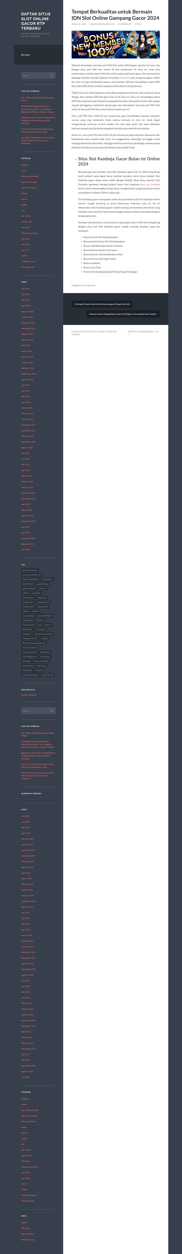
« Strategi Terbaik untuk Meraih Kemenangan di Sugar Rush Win (102, 304)
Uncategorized (27, 267)
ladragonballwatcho (102, 24)
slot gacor (25, 227)
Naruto (24, 199)
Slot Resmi (124, 77)
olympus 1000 (28, 607)
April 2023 (26, 470)
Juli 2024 (25, 385)
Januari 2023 (27, 487)
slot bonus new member (43, 634)
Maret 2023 (26, 476)
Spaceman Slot (47, 675)
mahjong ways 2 (43, 602)
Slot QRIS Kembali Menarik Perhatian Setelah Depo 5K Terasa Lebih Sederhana (37, 140)
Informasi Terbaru (29, 187)
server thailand (28, 616)
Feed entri (25, 1228)
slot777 (24, 250)
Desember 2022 (28, 493)
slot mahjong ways (30, 657)
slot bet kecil (40, 629)
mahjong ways (28, 602)
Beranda (25, 54)
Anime (24, 170)
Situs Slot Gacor (29, 625)
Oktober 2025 (27, 334)
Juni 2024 (25, 391)
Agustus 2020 (27, 544)
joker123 (42, 588)
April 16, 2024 (79, 24)
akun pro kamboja (150, 184)
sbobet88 (35, 611)
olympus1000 (42, 607)
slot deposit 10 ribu (30, 638)
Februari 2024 (27, 413)
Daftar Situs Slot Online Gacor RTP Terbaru (35, 21)
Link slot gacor (28, 598)
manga (24, 193)
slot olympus (45, 657)
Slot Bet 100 (27, 629)
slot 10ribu (26, 216)
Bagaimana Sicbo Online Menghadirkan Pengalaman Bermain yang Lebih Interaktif (38, 120)
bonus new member (30, 570)
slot (23, 210)
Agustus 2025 (27, 340)
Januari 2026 (27, 317)
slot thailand (27, 670)
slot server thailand (41, 661)
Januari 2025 (27, 362)
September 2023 (28, 442)
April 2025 (26, 345)
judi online (36, 593)
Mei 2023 (25, 464)
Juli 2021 (25, 527)
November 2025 (28, 328)
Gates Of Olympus (29, 182)
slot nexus (25, 238)
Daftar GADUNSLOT (31, 579)
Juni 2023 (25, 459)
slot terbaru (41, 666)
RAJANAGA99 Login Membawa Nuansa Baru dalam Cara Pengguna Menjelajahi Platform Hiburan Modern (37, 109)
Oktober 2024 (27, 368)
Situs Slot (40, 620)
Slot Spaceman (28, 666)
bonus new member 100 (32, 575)
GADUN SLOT (28, 584)
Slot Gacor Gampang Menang (34, 643)
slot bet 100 (26, 221)
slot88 (24, 255)
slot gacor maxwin (30, 652)
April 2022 (26, 504)
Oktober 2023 (27, 436)
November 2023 (28, 430)
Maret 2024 (26, 408)
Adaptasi (25, 165)
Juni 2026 (25, 294)
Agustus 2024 (27, 379)
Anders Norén (145, 332)
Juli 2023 (25, 453)
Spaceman (39, 670)
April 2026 (26, 305)
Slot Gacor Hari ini (30, 648)
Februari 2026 (27, 311)
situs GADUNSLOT (45, 616)
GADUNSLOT (47, 579)
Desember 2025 (28, 323)
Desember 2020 (28, 538)
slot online (25, 244)
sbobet (24, 204)
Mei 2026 (25, 300)
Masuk (24, 1222)
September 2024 (28, 374)
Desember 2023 (28, 425)
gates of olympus (29, 588)
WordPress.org (27, 1239)
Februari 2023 (27, 481)
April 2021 (26, 532)
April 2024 (26, 402)
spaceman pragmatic (31, 675)
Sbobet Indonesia (28, 695)
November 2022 (28, 498)
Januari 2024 (27, 419)
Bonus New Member (30, 176)
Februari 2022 (27, 515)
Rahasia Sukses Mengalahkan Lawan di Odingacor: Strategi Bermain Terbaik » (123, 314)
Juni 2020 (25, 549)
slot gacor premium (29, 233)
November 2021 (28, 521)
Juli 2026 (25, 288)
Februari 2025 (27, 357)
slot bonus (26, 634)
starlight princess (29, 261)
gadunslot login (42, 584)
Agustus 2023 (27, 447)
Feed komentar (27, 1234)
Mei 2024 (25, 396)
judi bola (26, 593)
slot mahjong (45, 652)
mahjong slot (42, 598)
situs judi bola (28, 620)
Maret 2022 (26, 510)
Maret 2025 (26, 351)
